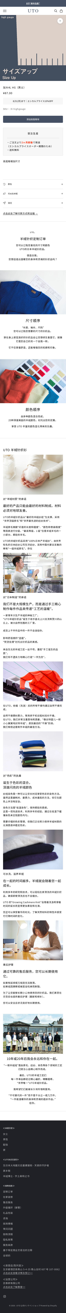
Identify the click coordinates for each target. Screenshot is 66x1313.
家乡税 (6, 1170)
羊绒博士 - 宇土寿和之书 (16, 1176)
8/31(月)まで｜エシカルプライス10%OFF (33, 101)
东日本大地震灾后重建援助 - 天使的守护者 (26, 1165)
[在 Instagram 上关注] (4, 1296)
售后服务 (8, 1202)
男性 (5, 1139)
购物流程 (8, 1234)
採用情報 (8, 1223)
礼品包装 (8, 1212)
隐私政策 (8, 1239)
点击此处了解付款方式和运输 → (20, 213)
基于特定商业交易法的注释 (17, 1250)
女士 (5, 1133)
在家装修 (8, 1196)
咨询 (5, 1218)
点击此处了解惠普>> (14, 1286)
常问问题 (8, 1228)
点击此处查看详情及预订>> (18, 1273)
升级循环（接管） (13, 1207)
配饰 (5, 1144)
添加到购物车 (33, 119)
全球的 (6, 1255)
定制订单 (8, 1191)
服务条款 (8, 1244)
